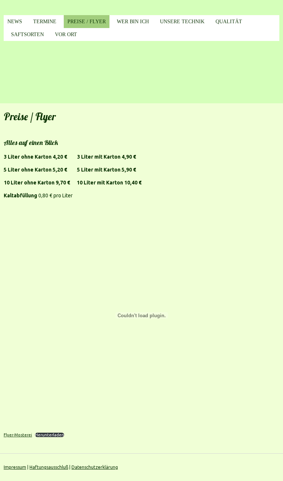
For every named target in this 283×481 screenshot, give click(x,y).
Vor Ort (66, 34)
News (14, 21)
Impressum (15, 467)
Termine (44, 21)
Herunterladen (49, 435)
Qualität (229, 21)
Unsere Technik (182, 21)
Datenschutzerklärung (94, 467)
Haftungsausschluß (48, 467)
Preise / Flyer (86, 21)
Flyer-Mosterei (18, 435)
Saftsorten (27, 34)
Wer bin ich (133, 21)
